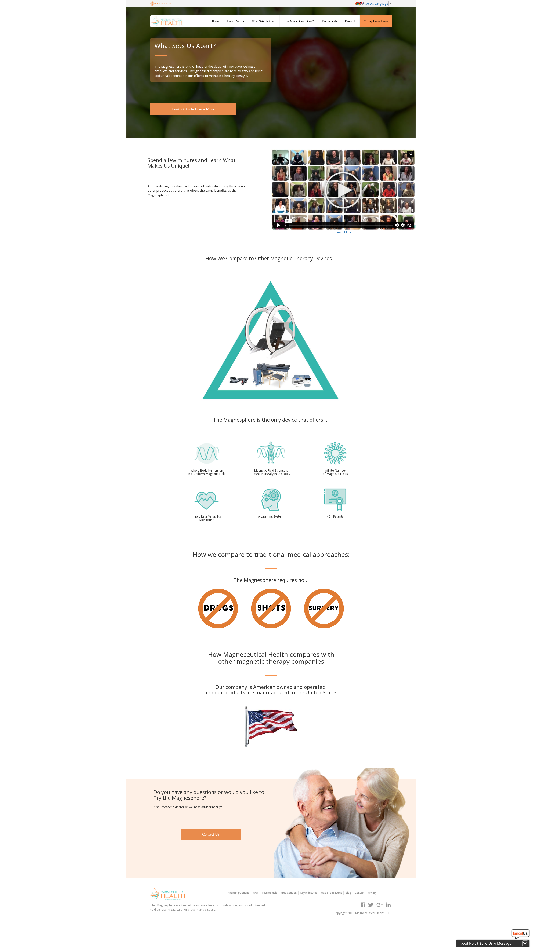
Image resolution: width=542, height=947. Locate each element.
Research (350, 21)
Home (215, 21)
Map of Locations (331, 893)
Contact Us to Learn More (193, 109)
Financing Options (238, 893)
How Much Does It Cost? (298, 21)
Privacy (372, 893)
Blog (348, 893)
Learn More (343, 232)
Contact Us (210, 834)
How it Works (235, 21)
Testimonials (329, 21)
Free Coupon (289, 893)
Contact (359, 893)
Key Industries (308, 893)
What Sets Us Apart (263, 21)
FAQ (255, 893)
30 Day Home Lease (376, 21)
